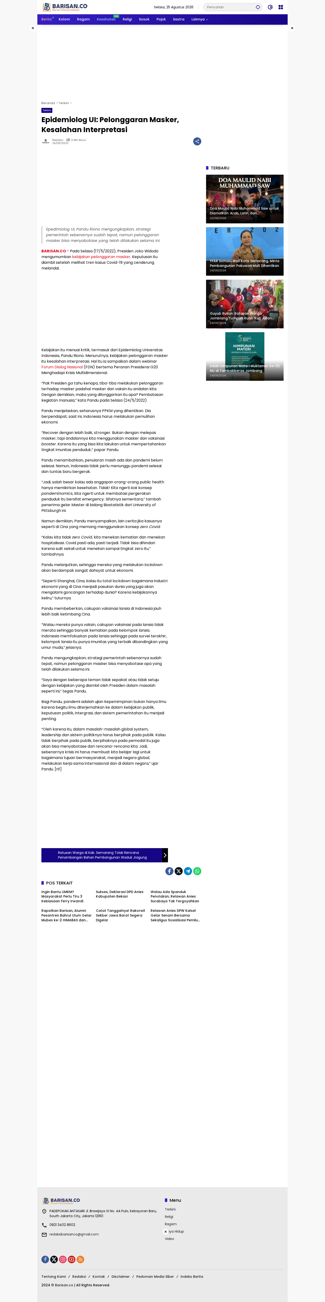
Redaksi (57, 140)
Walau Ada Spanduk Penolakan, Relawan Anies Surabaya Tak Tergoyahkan (175, 896)
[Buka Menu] (281, 7)
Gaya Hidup (174, 1231)
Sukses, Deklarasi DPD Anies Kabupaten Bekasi (119, 894)
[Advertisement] (162, 62)
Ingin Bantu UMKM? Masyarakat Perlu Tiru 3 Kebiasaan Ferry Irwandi (62, 896)
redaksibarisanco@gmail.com (74, 1234)
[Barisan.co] (65, 7)
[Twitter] (179, 871)
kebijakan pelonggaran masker (101, 256)
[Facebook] (169, 871)
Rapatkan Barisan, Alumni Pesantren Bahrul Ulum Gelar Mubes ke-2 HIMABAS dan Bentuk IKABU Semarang (66, 915)
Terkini (47, 110)
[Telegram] (188, 871)
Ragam (171, 1224)
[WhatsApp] (197, 871)
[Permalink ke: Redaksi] (46, 141)
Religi (169, 1216)
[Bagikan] (197, 141)
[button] (258, 7)
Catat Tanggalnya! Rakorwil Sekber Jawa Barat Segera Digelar (120, 915)
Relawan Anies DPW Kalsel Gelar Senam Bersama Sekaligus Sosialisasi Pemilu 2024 (174, 915)
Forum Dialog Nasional (62, 367)
